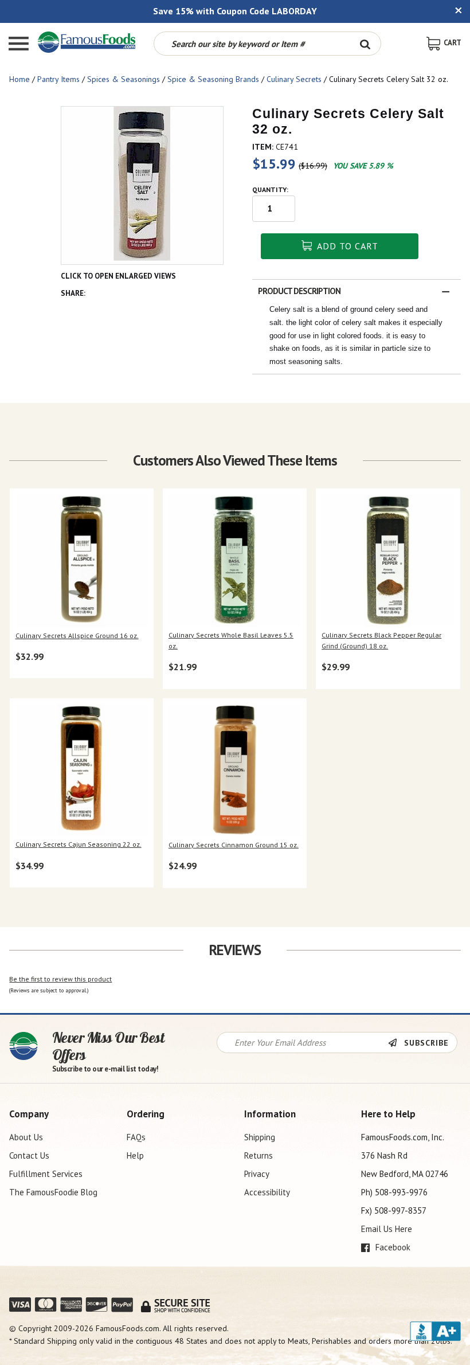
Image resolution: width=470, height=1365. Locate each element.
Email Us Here (386, 1228)
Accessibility (267, 1192)
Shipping (259, 1137)
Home (19, 79)
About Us (26, 1137)
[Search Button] (365, 43)
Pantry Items (58, 79)
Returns (258, 1155)
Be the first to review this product (60, 979)
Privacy (256, 1173)
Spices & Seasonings (123, 79)
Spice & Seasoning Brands (213, 79)
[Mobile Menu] (19, 45)
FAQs (136, 1137)
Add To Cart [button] (346, 246)
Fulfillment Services (46, 1173)
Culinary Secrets (294, 79)
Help (135, 1155)
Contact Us (29, 1155)
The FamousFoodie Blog (53, 1192)
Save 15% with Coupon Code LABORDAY (235, 11)
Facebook (391, 1247)
